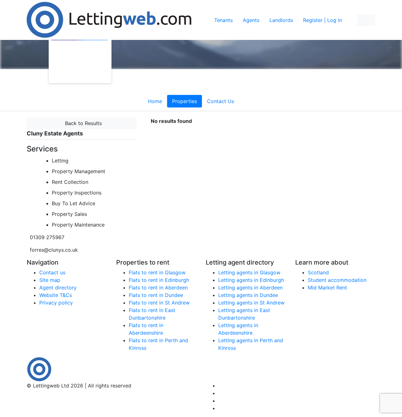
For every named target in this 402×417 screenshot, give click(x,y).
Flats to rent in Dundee (156, 295)
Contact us (52, 272)
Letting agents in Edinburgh (251, 280)
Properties (184, 101)
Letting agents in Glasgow (249, 272)
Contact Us (220, 101)
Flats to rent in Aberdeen (158, 287)
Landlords (281, 20)
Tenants (223, 20)
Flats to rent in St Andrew (159, 302)
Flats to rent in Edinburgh (159, 280)
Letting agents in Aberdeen (250, 287)
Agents (251, 20)
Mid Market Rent (327, 287)
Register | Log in (322, 20)
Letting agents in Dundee (248, 295)
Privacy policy (56, 302)
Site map (49, 280)
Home (155, 101)
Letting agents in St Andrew (251, 302)
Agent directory (58, 287)
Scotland (318, 272)
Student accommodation (337, 280)
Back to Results (82, 123)
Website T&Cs (55, 295)
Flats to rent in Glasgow (157, 272)
